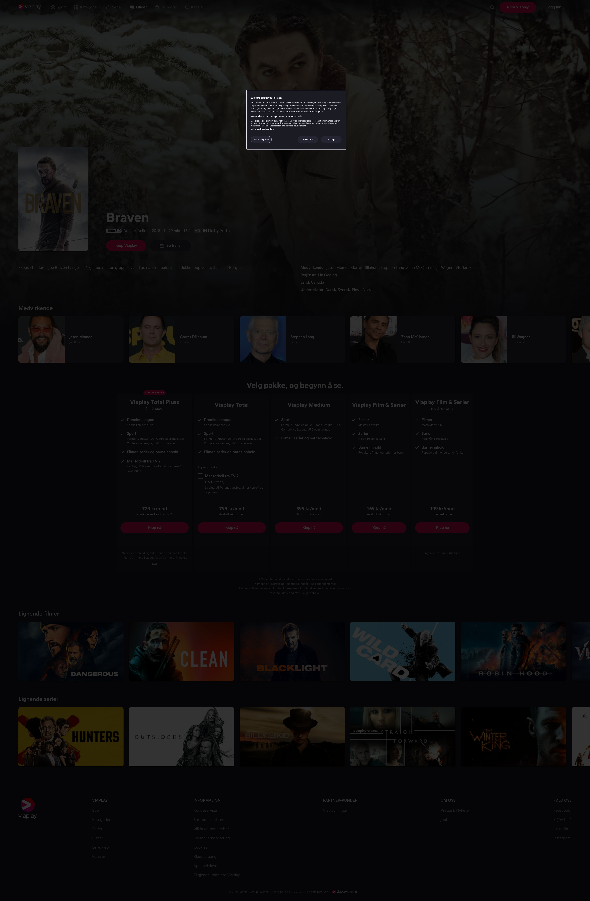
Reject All (308, 139)
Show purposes (261, 139)
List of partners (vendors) (262, 129)
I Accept (331, 139)
